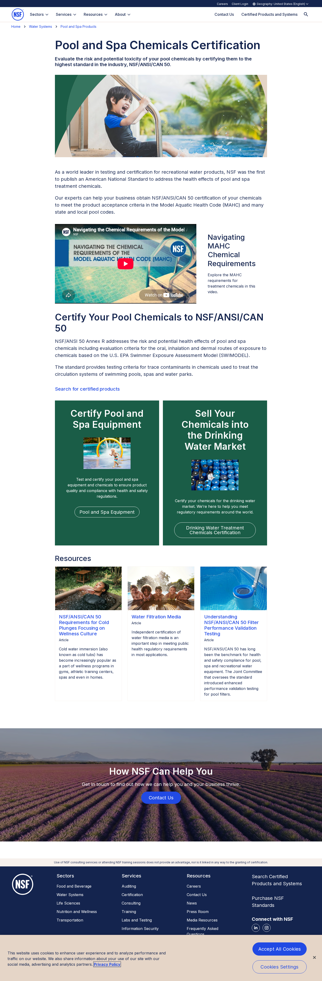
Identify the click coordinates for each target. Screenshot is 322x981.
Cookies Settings (279, 967)
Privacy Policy (107, 964)
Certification (132, 894)
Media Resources (202, 920)
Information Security (140, 928)
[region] (161, 958)
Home (16, 26)
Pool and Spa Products (78, 26)
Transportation (70, 920)
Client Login (240, 4)
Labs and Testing (137, 920)
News (192, 903)
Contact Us (197, 894)
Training (129, 911)
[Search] (306, 14)
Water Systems (40, 26)
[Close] (314, 957)
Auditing (129, 886)
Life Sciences (68, 903)
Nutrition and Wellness (77, 911)
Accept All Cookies (279, 949)
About (120, 14)
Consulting (131, 903)
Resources (93, 14)
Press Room (198, 911)
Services (63, 14)
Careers (222, 4)
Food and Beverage (74, 886)
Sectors (37, 14)
